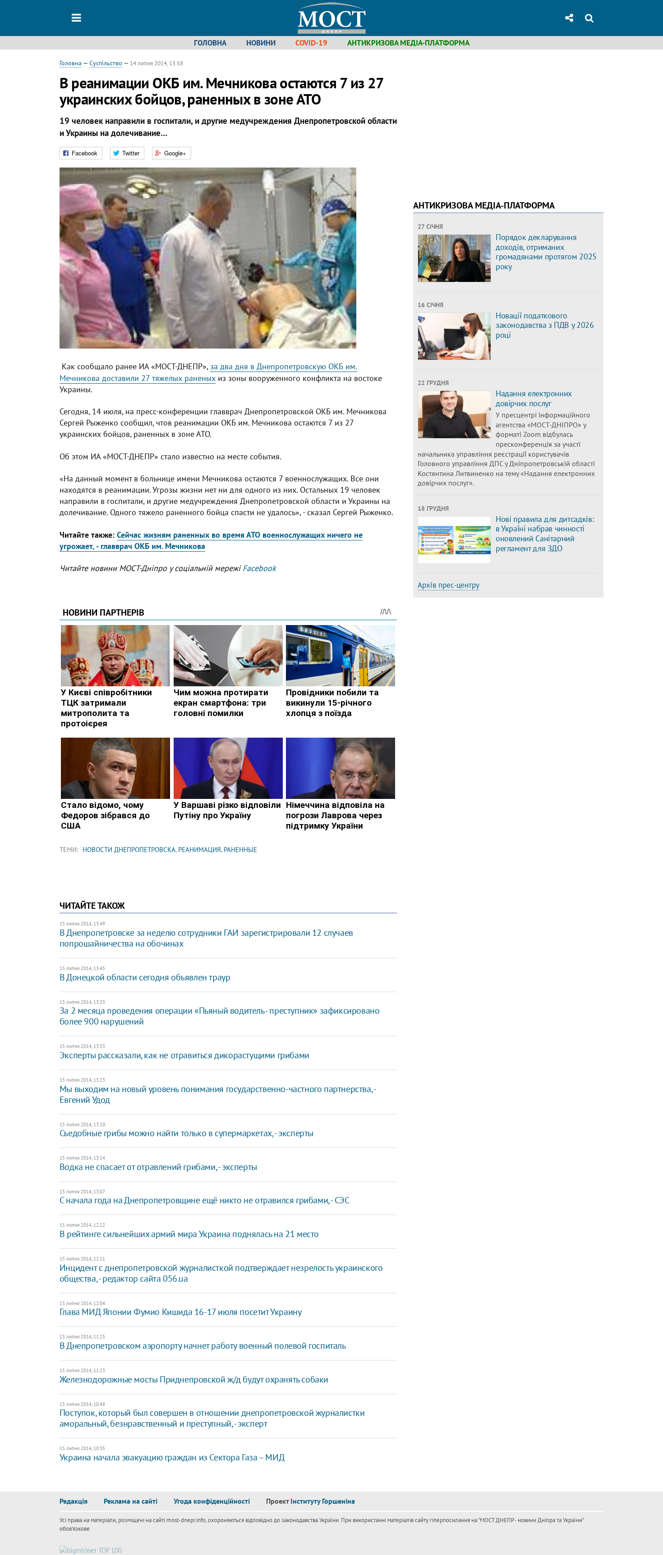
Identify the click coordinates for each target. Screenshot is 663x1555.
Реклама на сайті (130, 1500)
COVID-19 (311, 43)
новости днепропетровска (129, 849)
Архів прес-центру (448, 585)
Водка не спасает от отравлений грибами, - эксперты (158, 1167)
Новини (261, 43)
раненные (240, 849)
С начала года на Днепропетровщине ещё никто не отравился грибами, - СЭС (205, 1200)
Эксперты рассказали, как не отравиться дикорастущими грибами (184, 1055)
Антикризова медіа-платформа (408, 43)
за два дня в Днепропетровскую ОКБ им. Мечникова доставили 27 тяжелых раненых (208, 372)
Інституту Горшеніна (322, 1500)
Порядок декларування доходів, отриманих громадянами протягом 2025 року (546, 252)
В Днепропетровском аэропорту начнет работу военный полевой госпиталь (203, 1345)
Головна (210, 43)
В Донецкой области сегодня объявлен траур (145, 977)
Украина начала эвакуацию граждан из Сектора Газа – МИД (172, 1457)
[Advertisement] (489, 122)
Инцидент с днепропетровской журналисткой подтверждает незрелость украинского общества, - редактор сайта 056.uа (221, 1273)
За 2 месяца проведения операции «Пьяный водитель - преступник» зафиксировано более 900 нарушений (220, 1016)
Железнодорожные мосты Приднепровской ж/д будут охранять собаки (194, 1379)
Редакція (73, 1500)
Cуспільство (105, 63)
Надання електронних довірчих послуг (534, 398)
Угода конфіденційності (212, 1500)
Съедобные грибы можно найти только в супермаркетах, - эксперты (186, 1133)
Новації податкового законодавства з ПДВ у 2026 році (545, 325)
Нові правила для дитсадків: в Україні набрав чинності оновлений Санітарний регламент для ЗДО (545, 533)
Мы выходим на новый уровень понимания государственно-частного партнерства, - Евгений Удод (218, 1094)
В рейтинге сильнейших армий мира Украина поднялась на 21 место (189, 1234)
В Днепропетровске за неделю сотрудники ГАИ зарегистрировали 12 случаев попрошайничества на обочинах (206, 938)
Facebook (259, 568)
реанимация (199, 849)
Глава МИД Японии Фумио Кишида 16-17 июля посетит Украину (181, 1312)
